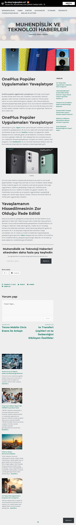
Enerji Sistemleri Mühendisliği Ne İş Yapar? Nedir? (64, 128)
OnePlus (7, 286)
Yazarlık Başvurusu (10, 13)
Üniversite (62, 10)
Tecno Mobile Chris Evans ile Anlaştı (14, 328)
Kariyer (28, 10)
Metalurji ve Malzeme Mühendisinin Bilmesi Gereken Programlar (62, 120)
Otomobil (52, 10)
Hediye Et (69, 3)
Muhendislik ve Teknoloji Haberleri (38, 27)
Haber (20, 10)
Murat (22, 284)
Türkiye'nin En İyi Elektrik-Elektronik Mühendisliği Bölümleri (64, 104)
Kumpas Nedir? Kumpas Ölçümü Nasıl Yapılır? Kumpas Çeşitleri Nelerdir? (64, 112)
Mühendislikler (8, 10)
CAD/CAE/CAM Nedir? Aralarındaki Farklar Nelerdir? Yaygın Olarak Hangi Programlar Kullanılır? (63, 94)
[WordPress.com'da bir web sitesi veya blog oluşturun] (38, 522)
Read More (5, 384)
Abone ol (46, 261)
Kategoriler (40, 10)
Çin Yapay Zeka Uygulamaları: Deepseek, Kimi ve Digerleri (64, 84)
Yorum (48, 318)
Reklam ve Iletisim (28, 13)
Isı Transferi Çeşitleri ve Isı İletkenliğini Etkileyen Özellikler (41, 331)
